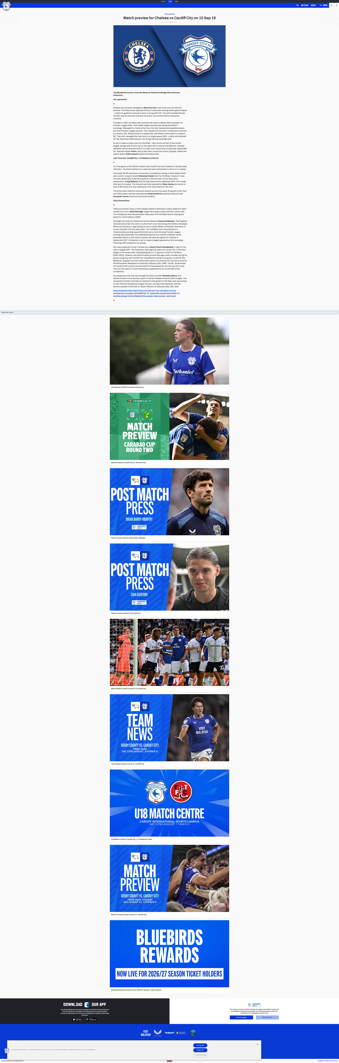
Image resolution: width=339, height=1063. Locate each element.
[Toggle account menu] (336, 5)
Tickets (163, 1)
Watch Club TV (267, 1017)
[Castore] (158, 1033)
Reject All (200, 1050)
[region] (134, 1050)
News (313, 5)
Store (176, 1)
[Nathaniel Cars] (169, 1033)
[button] (7, 1051)
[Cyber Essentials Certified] (193, 1033)
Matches (304, 5)
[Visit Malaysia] (146, 1033)
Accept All (200, 1045)
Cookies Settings (200, 1055)
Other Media (334, 1060)
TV (297, 5)
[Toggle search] (331, 5)
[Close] (258, 1044)
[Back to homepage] (6, 6)
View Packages (241, 1017)
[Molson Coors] (181, 1033)
